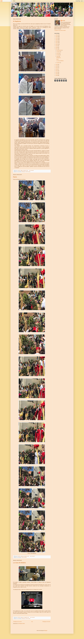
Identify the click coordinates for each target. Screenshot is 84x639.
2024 (57, 38)
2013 (57, 69)
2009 (57, 75)
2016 (57, 64)
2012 (57, 70)
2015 (57, 66)
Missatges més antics (46, 621)
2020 (57, 44)
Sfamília (20, 6)
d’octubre (58, 51)
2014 (57, 67)
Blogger (45, 630)
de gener (58, 62)
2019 (57, 45)
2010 (57, 73)
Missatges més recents (17, 621)
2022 (57, 41)
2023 (57, 39)
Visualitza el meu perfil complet (60, 30)
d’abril (58, 56)
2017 (57, 48)
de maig (58, 54)
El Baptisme (17, 21)
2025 (57, 36)
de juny (58, 53)
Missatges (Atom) (22, 623)
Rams (15, 177)
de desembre (59, 50)
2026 (57, 35)
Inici (32, 621)
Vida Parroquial (27, 171)
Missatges (23, 171)
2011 (57, 72)
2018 (57, 47)
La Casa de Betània (19, 563)
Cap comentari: (31, 170)
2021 (57, 42)
